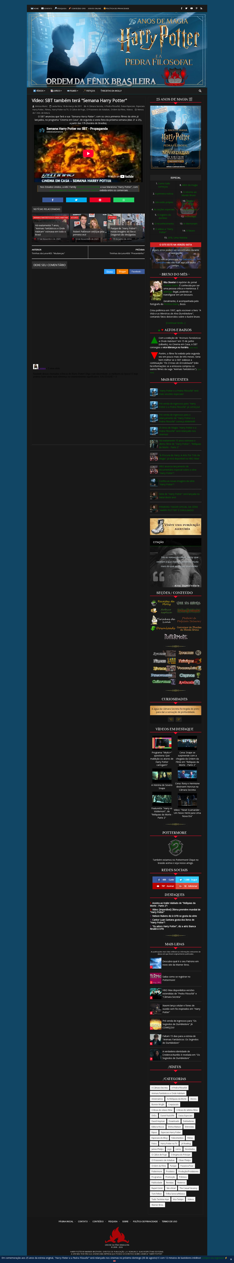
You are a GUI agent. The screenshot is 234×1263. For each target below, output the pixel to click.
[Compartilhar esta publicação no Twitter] (76, 200)
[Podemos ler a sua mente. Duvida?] (190, 611)
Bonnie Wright (158, 1104)
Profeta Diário (170, 285)
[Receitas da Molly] (163, 603)
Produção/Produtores (188, 1171)
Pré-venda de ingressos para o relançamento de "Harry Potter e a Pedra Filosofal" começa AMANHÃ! (177, 418)
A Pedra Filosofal (112, 106)
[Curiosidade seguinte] (179, 719)
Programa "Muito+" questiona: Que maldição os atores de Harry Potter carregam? (161, 758)
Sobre (125, 1221)
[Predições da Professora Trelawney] (190, 619)
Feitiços (90, 90)
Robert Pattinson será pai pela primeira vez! (88, 233)
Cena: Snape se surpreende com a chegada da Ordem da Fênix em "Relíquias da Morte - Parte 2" (187, 758)
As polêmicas (190, 209)
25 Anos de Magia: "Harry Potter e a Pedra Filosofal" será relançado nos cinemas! (177, 431)
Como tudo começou (164, 185)
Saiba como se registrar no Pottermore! (176, 978)
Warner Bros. (157, 1205)
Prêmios (183, 1177)
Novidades (190, 1149)
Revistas (170, 1182)
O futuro (190, 230)
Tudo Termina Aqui (160, 1199)
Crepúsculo (173, 1104)
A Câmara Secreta (95, 106)
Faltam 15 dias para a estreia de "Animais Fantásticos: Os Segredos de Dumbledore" (181, 1039)
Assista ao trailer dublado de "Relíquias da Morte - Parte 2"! (172, 904)
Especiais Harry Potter (171, 1132)
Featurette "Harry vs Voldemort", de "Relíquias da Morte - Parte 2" (162, 813)
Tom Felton (157, 1193)
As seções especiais (164, 209)
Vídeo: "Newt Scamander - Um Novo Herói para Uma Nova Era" (187, 813)
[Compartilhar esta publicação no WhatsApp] (123, 200)
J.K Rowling (186, 1143)
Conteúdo (98, 1221)
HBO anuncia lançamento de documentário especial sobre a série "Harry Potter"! (177, 470)
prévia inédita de (74, 190)
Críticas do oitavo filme (162, 1110)
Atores (74, 217)
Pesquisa (61, 8)
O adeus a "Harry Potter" (164, 230)
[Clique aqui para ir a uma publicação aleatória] (175, 526)
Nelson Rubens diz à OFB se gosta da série (173, 915)
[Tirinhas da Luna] (163, 620)
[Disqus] (88, 314)
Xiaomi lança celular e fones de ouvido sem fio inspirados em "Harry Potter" (181, 1009)
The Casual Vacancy (188, 1188)
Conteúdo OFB (78, 8)
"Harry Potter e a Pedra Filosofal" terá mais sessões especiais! (178, 392)
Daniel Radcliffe (167, 1115)
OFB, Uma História (177, 237)
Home (36, 8)
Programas (157, 1177)
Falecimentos (177, 1138)
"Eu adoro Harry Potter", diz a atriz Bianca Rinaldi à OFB (173, 927)
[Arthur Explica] (163, 611)
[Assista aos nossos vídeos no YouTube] (191, 8)
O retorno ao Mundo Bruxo (189, 193)
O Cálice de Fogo (77, 109)
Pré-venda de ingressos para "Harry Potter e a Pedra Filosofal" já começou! (179, 405)
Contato (48, 8)
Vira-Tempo (178, 1199)
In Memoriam (190, 223)
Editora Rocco (158, 1126)
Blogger (122, 271)
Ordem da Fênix (118, 109)
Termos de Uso (169, 1221)
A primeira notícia (164, 193)
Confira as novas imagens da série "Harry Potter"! (177, 483)
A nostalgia (190, 216)
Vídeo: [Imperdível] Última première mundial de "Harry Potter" (175, 911)
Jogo (169, 1149)
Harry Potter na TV (60, 109)
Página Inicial (66, 1221)
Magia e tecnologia (189, 202)
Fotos (154, 1143)
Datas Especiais (128, 106)
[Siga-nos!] (186, 8)
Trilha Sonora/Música (175, 1193)
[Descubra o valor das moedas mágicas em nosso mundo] (190, 629)
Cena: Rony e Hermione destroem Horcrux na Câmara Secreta (187, 786)
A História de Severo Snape (161, 786)
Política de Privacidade (117, 8)
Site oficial (171, 1188)
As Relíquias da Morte (176, 1099)
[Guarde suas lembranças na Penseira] (190, 603)
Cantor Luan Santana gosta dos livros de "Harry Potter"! (172, 921)
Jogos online (94, 8)
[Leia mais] (194, 347)
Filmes (73, 90)
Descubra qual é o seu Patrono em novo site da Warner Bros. (181, 963)
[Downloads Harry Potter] (163, 629)
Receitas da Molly (112, 90)
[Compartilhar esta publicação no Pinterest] (100, 200)
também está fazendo (88, 186)
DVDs (154, 1115)
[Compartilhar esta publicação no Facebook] (52, 200)
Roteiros (181, 1182)
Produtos (170, 1171)
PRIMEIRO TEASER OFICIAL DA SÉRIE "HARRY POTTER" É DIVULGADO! (178, 508)
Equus (154, 1132)
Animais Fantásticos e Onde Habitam (51, 217)
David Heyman (158, 1121)
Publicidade (157, 1182)
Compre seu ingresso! (213, 1257)
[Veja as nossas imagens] (197, 8)
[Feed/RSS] (201, 8)
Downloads (174, 1121)
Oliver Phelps (185, 1160)
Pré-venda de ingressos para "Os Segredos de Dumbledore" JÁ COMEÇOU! (179, 1024)
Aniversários (157, 1099)
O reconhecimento (164, 223)
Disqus (109, 271)
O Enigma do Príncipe (180, 1154)
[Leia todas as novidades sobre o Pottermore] (176, 637)
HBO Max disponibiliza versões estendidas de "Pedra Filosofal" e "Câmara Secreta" (180, 993)
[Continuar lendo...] (175, 322)
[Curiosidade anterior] (171, 719)
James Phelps (157, 1149)
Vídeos (39, 90)
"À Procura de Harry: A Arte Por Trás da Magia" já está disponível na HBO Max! (179, 457)
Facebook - (137, 271)
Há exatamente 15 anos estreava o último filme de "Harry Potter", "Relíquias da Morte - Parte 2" (180, 444)
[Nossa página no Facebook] (181, 8)
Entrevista (189, 1126)
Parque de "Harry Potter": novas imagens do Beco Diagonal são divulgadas (124, 231)
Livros (56, 90)
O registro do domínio (164, 216)
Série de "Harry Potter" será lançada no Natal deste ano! (179, 495)
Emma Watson (174, 1126)
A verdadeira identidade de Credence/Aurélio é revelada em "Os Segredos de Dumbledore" (181, 1055)
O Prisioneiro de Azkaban (98, 109)
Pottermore (157, 1171)
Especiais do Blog (159, 1138)
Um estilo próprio (164, 202)
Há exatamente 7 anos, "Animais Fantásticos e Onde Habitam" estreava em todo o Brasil (50, 230)
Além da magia (190, 185)
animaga (167, 291)
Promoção (170, 1177)
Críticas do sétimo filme (187, 1110)
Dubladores (188, 1121)
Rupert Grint (157, 1188)
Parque (173, 1165)
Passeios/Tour (187, 1165)
